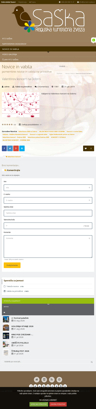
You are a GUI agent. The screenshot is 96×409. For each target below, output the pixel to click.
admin (7, 86)
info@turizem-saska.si (87, 2)
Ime (5, 181)
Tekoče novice (15, 286)
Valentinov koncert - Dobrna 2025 (14, 137)
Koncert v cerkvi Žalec (74, 131)
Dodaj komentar (12, 265)
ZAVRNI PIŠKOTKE (58, 404)
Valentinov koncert (14, 157)
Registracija (22, 2)
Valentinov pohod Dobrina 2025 (38, 137)
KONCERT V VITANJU (58, 137)
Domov (59, 73)
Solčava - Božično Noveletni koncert (15, 134)
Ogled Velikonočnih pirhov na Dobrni (61, 134)
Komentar (7, 232)
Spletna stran (8, 207)
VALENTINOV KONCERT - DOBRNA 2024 (16, 140)
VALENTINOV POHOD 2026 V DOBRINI (52, 131)
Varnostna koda (9, 219)
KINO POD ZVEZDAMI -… (22, 334)
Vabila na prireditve (23, 86)
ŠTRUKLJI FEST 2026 (20, 351)
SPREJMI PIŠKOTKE (39, 404)
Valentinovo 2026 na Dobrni (27, 131)
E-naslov (7, 194)
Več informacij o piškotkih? (48, 400)
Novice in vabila (70, 73)
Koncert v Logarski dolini (38, 134)
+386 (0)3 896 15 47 (67, 2)
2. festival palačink (20, 318)
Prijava (33, 2)
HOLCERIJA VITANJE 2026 (22, 326)
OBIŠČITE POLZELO (20, 342)
